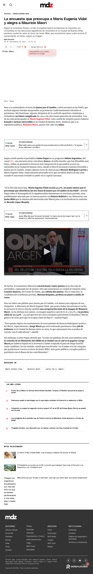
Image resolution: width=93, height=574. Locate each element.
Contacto (72, 533)
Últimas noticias (11, 530)
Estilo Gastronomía (33, 540)
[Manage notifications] (87, 564)
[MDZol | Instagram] (74, 560)
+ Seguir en (19, 47)
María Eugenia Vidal (14, 369)
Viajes (28, 543)
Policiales (8, 537)
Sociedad (30, 530)
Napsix (50, 547)
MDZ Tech (52, 543)
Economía (9, 533)
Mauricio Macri (34, 369)
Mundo (8, 540)
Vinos (7, 547)
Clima (50, 530)
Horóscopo (52, 533)
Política (7, 14)
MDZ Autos (30, 546)
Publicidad (72, 530)
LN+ (12, 161)
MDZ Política (9, 39)
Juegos (50, 540)
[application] (46, 251)
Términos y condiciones (78, 542)
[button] (4, 5)
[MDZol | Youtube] (80, 560)
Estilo (7, 543)
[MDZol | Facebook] (68, 560)
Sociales (8, 550)
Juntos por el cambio (54, 369)
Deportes (30, 533)
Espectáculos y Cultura (35, 536)
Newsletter (30, 550)
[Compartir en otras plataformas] (11, 47)
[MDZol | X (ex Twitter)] (86, 560)
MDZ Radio (52, 537)
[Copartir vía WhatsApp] (6, 47)
